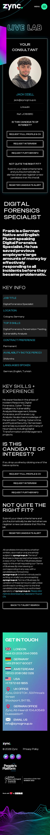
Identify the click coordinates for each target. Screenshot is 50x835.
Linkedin (25, 107)
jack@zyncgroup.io (25, 100)
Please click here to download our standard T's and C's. (22, 594)
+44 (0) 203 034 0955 (21, 653)
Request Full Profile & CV (25, 134)
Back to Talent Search (25, 605)
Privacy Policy (31, 749)
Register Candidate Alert (25, 185)
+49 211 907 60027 (18, 663)
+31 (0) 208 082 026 (19, 673)
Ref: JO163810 (25, 114)
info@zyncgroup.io (18, 723)
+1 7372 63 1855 (16, 683)
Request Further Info (25, 153)
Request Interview (25, 143)
